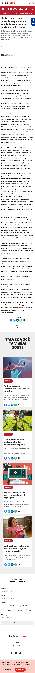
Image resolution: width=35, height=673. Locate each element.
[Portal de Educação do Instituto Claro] (17, 639)
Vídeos (16, 13)
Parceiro (8, 610)
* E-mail (3, 596)
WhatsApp (4, 615)
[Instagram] (11, 653)
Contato (17, 642)
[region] (17, 666)
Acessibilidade (17, 646)
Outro (30, 610)
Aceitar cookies (20, 669)
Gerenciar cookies (7, 669)
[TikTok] (20, 653)
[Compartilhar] (11, 320)
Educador (11, 606)
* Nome (3, 589)
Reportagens (28, 13)
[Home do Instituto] (8, 3)
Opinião (22, 13)
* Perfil (3, 603)
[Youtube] (15, 653)
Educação (17, 9)
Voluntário (20, 610)
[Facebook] (25, 653)
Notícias (5, 13)
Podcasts (11, 13)
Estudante (25, 606)
